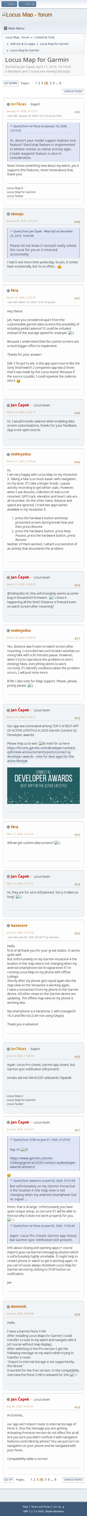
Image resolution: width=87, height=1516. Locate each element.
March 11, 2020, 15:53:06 (21, 461)
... (57, 83)
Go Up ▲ (59, 1506)
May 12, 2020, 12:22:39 (20, 834)
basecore (19, 925)
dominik (18, 1306)
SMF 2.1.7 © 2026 (33, 1511)
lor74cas (18, 104)
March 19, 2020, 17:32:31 (21, 717)
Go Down (10, 83)
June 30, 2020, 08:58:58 (20, 1313)
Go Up (8, 1479)
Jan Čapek (20, 405)
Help (25, 1506)
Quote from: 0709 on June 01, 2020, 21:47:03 (41, 1140)
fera (14, 290)
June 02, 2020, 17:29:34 (20, 1056)
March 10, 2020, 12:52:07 (21, 297)
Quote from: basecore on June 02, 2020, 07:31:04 (44, 1181)
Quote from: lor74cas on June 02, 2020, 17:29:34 (44, 1226)
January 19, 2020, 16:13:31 (22, 111)
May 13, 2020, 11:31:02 (20, 883)
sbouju (17, 213)
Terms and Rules (41, 1506)
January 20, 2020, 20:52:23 (22, 221)
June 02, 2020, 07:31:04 (20, 932)
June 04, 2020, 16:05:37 (20, 1129)
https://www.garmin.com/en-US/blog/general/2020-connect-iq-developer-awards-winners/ (43, 1162)
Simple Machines (54, 1511)
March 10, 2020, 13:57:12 (21, 412)
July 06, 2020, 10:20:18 (20, 1406)
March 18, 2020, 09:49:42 (21, 637)
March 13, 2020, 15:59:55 (21, 584)
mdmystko (21, 454)
